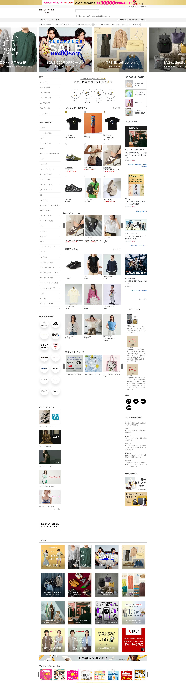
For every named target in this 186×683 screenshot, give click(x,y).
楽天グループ (133, 6)
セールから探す (44, 82)
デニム (96, 24)
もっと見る (57, 509)
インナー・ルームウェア (47, 169)
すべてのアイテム (45, 113)
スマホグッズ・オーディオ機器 (49, 283)
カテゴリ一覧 (56, 308)
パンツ (42, 138)
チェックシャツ (126, 24)
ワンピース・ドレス (45, 143)
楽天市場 (143, 6)
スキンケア (43, 226)
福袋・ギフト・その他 (46, 303)
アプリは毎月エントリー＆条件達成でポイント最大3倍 (130, 19)
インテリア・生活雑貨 (46, 278)
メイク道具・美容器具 (46, 262)
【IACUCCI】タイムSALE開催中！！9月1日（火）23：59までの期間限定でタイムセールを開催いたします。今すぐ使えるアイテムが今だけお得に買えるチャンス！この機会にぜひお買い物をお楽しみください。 (136, 355)
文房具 (42, 293)
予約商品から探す (45, 108)
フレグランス (43, 257)
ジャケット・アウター (46, 133)
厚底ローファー (104, 24)
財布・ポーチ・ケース (46, 190)
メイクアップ (43, 236)
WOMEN (44, 20)
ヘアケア (42, 252)
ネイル (42, 241)
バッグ (42, 159)
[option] (65, 49)
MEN (51, 20)
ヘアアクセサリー (45, 200)
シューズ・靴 (43, 164)
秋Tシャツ (59, 24)
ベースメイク (43, 231)
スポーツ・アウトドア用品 (47, 288)
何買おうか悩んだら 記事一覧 (138, 246)
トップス (42, 128)
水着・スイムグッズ (45, 216)
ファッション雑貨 (45, 179)
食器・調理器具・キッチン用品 (49, 272)
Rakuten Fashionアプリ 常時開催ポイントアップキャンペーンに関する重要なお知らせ (135, 447)
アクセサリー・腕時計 (46, 184)
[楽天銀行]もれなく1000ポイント (117, 6)
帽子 (41, 195)
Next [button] (147, 49)
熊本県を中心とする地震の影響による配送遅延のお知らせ (93, 16)
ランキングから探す (45, 98)
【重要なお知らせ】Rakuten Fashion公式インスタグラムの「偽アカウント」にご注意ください (136, 464)
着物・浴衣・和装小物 (46, 221)
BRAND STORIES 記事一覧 (139, 291)
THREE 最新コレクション (84, 24)
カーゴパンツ (116, 24)
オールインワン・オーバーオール (49, 153)
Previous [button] (39, 49)
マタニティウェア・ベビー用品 (49, 205)
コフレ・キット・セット (47, 267)
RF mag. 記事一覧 (141, 211)
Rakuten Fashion (56, 11)
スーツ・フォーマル (45, 210)
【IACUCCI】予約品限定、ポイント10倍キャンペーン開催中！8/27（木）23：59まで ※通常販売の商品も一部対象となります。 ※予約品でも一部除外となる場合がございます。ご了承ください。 (136, 383)
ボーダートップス (69, 24)
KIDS (58, 20)
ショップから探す (45, 92)
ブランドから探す (45, 87)
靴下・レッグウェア (45, 174)
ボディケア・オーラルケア (47, 247)
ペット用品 (43, 298)
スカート (42, 148)
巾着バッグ (136, 24)
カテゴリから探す (45, 103)
